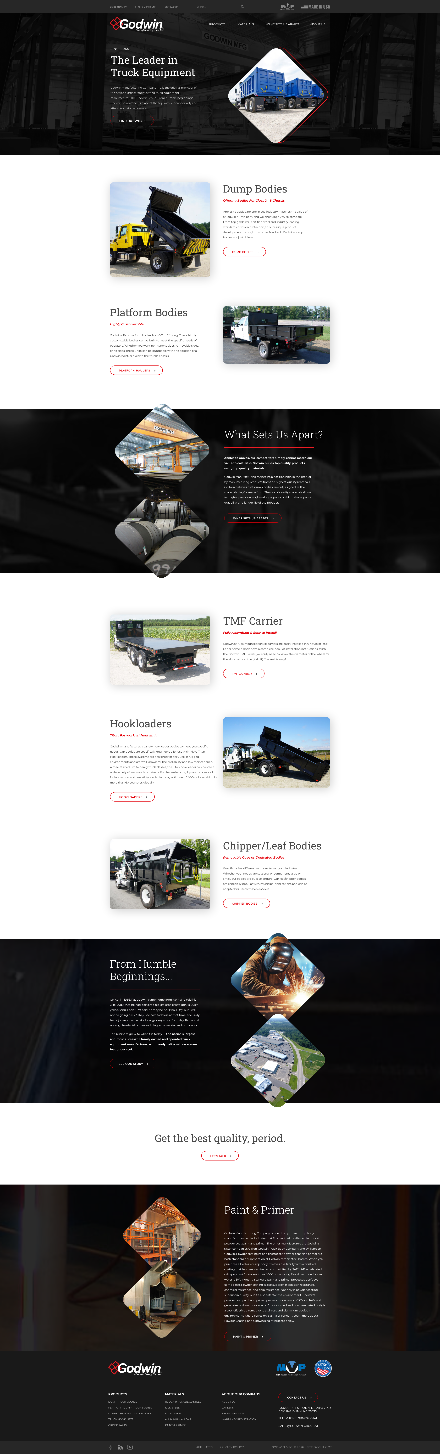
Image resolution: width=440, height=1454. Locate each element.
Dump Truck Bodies (122, 1401)
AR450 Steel (173, 1413)
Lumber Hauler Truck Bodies (129, 1413)
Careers (228, 1407)
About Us (228, 1401)
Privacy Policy (231, 1447)
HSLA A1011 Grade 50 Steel (183, 1401)
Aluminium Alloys (178, 1419)
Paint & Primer (175, 1425)
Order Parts (117, 1425)
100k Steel (172, 1407)
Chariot (325, 1447)
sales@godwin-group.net (299, 1426)
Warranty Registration (239, 1419)
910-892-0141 (307, 1418)
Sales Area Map (233, 1413)
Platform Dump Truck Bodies (130, 1407)
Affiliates (204, 1447)
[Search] (242, 6)
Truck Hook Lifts (121, 1419)
